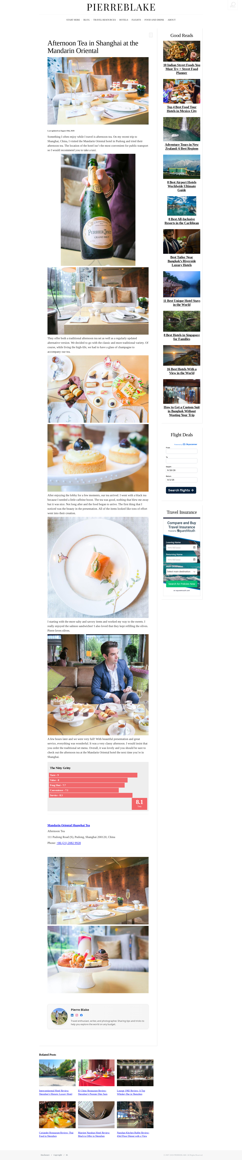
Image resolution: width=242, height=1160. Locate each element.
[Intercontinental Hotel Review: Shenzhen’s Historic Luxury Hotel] (57, 1072)
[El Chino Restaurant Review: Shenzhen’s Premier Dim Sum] (96, 1072)
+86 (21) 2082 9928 (69, 842)
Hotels (123, 20)
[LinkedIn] (72, 1016)
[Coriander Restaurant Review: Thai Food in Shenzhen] (57, 1114)
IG (67, 1155)
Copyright (57, 1155)
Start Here (73, 20)
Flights (136, 20)
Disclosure (45, 1155)
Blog (86, 20)
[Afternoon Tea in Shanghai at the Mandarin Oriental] (98, 91)
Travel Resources (104, 20)
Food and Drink (154, 20)
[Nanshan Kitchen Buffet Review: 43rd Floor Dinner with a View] (135, 1114)
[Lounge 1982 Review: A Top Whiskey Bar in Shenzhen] (135, 1072)
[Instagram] (76, 1016)
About (172, 20)
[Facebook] (81, 1016)
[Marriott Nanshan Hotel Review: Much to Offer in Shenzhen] (96, 1114)
